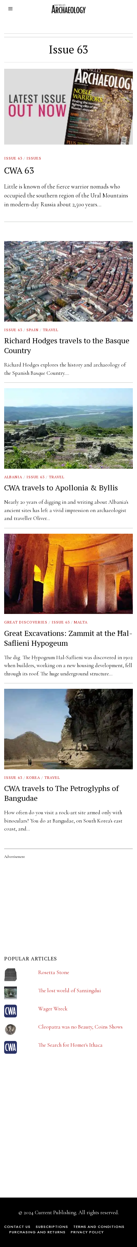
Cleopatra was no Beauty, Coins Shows (80, 1026)
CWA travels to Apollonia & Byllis (61, 487)
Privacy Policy (87, 1232)
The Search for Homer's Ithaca (70, 1045)
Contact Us (17, 1226)
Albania (13, 476)
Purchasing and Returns (37, 1232)
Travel (50, 329)
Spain (32, 329)
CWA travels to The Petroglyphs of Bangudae (61, 793)
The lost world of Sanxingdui (69, 990)
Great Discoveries (25, 622)
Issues (33, 158)
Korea (33, 777)
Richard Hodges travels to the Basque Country (66, 345)
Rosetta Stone (53, 972)
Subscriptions (52, 1226)
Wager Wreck (53, 1008)
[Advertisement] (52, 1130)
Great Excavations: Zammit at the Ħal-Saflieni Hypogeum (68, 638)
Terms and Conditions (99, 1226)
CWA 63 (19, 170)
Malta (81, 622)
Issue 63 (13, 158)
